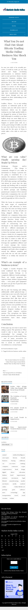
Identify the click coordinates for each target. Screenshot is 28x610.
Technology (14, 30)
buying (13, 460)
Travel (14, 26)
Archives (3, 442)
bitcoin (11, 351)
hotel (11, 475)
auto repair (5, 458)
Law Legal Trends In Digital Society (18, 418)
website (12, 498)
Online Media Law (19, 486)
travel (16, 495)
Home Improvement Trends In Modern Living (18, 428)
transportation (6, 495)
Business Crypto (14, 17)
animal (4, 455)
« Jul (2, 550)
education (22, 472)
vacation (4, 498)
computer (5, 466)
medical (22, 484)
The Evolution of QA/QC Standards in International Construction (18, 398)
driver (12, 472)
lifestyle (4, 481)
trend (23, 495)
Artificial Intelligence (19, 455)
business (15, 351)
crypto (23, 466)
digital (4, 472)
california (22, 460)
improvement (21, 475)
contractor (15, 466)
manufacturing (13, 481)
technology (14, 492)
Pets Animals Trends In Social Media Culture (18, 408)
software (22, 489)
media (20, 351)
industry (4, 478)
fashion (4, 475)
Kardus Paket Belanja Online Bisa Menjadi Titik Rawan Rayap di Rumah (18, 388)
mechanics (5, 484)
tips (24, 492)
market (23, 481)
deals (16, 469)
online (24, 351)
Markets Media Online (18, 570)
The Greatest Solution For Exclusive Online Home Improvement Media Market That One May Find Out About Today (14, 361)
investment (15, 478)
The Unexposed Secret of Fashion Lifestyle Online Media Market (12, 372)
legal (23, 478)
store (3, 492)
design (23, 469)
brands (23, 458)
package (4, 489)
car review (12, 463)
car (3, 463)
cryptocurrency (7, 469)
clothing (22, 463)
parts (13, 489)
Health (14, 21)
